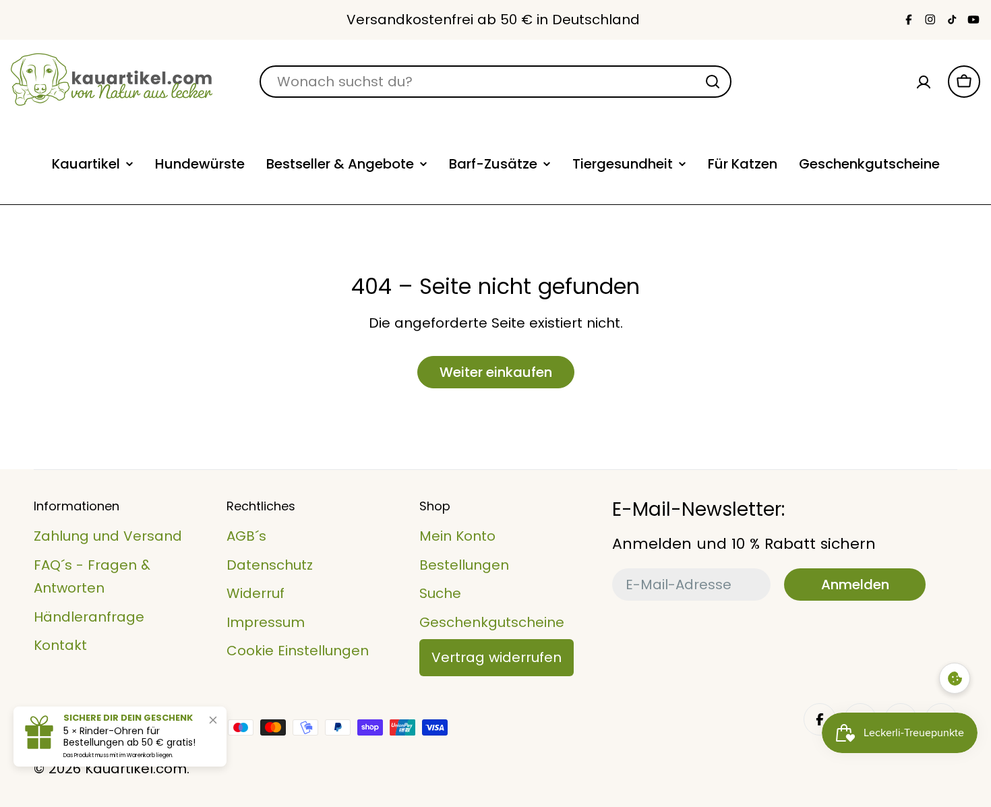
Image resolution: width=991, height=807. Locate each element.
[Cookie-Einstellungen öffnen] (954, 678)
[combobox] (495, 81)
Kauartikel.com (136, 768)
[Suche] (712, 81)
